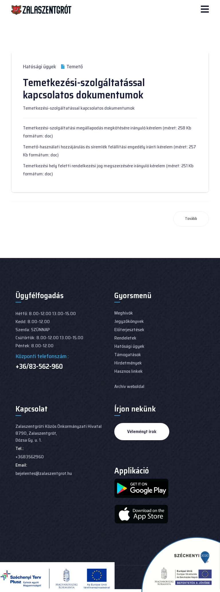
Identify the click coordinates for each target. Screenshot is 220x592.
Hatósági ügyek (39, 67)
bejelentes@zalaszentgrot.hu (43, 473)
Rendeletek (125, 337)
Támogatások (127, 354)
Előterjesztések (129, 329)
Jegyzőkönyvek (129, 321)
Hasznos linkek (128, 371)
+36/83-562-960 (39, 366)
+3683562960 (29, 456)
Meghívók (123, 313)
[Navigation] (205, 10)
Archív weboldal (129, 386)
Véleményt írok (141, 431)
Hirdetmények (128, 362)
